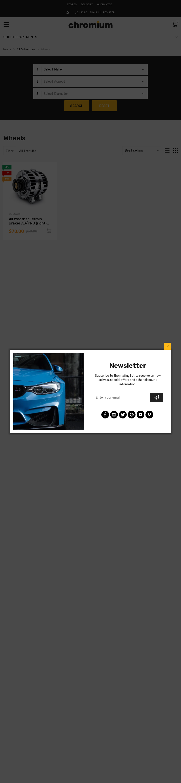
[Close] (167, 346)
